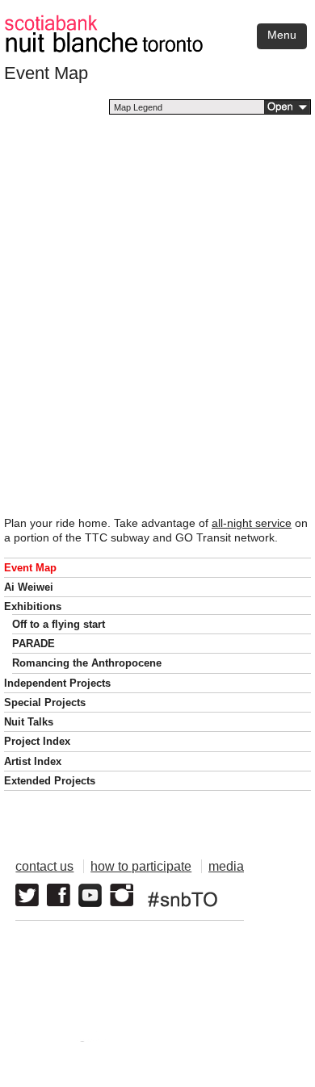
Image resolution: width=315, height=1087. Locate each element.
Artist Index (32, 761)
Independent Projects (57, 683)
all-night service (252, 522)
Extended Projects (49, 781)
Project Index (37, 741)
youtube (90, 895)
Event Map (30, 568)
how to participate (140, 866)
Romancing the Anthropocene (87, 663)
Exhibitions (32, 606)
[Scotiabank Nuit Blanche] (157, 23)
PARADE (33, 644)
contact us (44, 866)
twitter (27, 895)
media (226, 866)
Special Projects (45, 702)
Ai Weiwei (28, 587)
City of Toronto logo (78, 1041)
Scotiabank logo (211, 1041)
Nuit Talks (28, 722)
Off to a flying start (58, 624)
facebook (58, 895)
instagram (121, 895)
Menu (281, 34)
